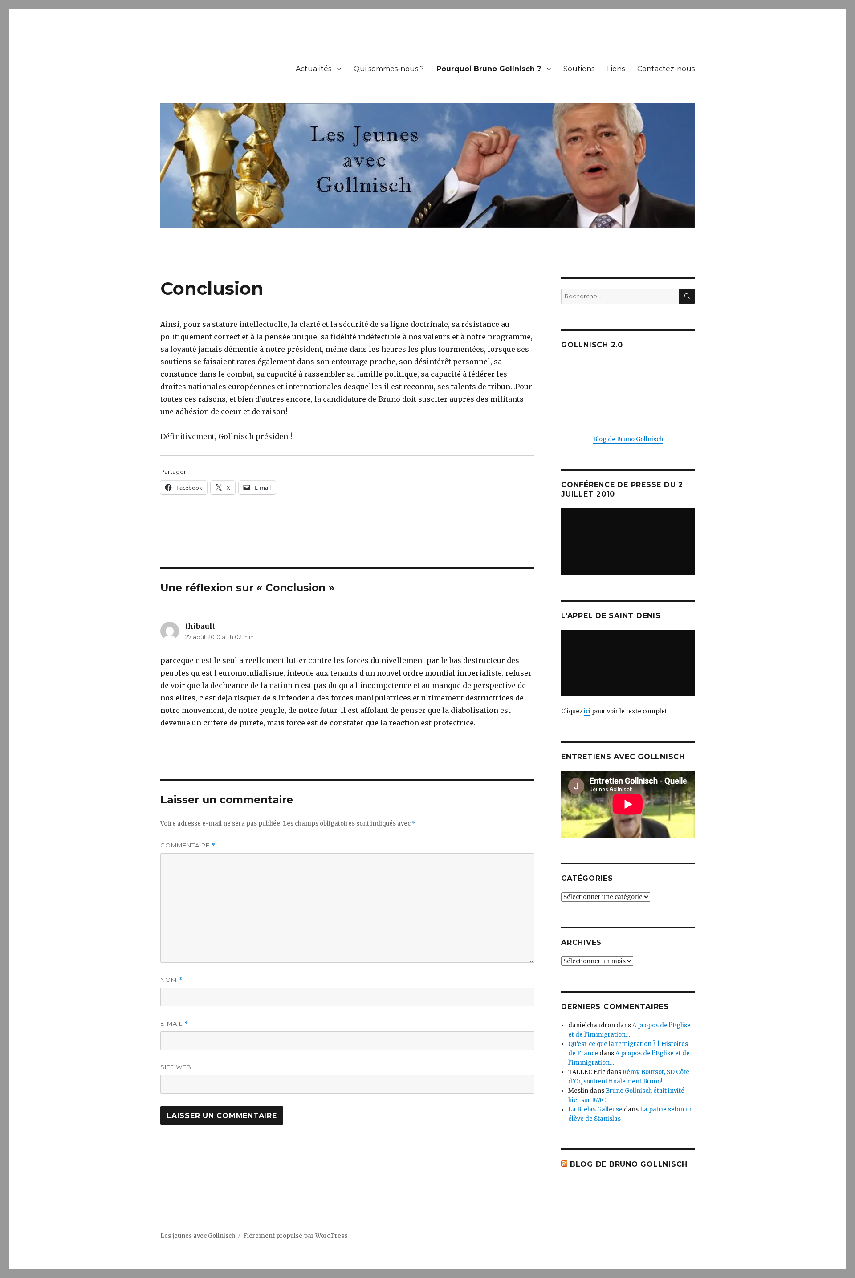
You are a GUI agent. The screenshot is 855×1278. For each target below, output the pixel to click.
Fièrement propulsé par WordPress (295, 1236)
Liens (616, 69)
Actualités (313, 69)
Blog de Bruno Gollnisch (628, 439)
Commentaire (188, 845)
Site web (175, 1066)
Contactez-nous (666, 69)
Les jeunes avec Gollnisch (197, 1236)
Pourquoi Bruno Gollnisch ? (488, 69)
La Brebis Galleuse (595, 1109)
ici (587, 711)
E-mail (174, 1023)
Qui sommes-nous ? (389, 69)
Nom (171, 980)
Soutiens (578, 69)
